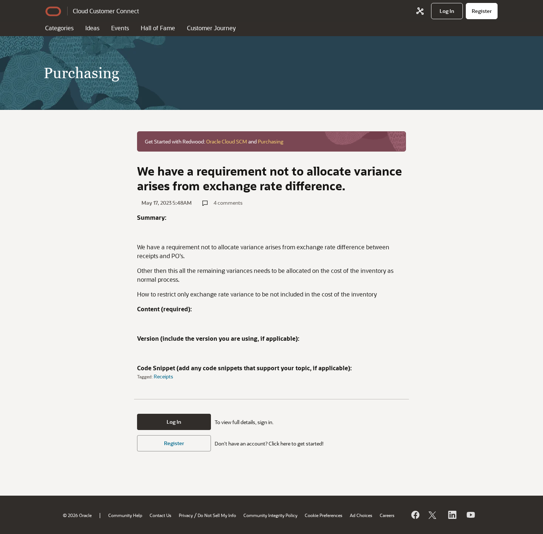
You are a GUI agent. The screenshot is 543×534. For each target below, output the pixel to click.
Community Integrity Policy (270, 515)
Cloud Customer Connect (106, 11)
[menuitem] (447, 11)
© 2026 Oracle (77, 515)
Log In (174, 421)
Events (120, 28)
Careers (387, 515)
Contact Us (160, 515)
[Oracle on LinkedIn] (452, 514)
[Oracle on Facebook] (415, 514)
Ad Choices (361, 515)
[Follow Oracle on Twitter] (433, 514)
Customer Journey (211, 28)
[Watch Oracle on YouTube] (470, 514)
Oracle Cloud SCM (226, 141)
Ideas (92, 28)
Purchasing (270, 141)
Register (174, 443)
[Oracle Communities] (420, 11)
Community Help (125, 515)
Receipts (163, 376)
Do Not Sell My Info (217, 515)
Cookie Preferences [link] (323, 515)
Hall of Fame (158, 28)
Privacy (186, 515)
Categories (59, 28)
